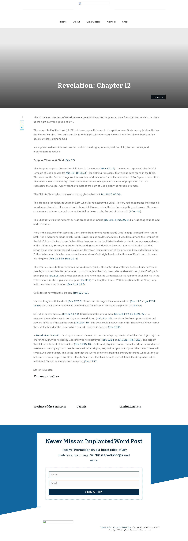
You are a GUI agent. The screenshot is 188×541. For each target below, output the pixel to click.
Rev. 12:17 (91, 361)
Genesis (97, 396)
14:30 (36, 305)
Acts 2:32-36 (56, 258)
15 (110, 318)
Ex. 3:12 (85, 280)
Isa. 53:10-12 (121, 313)
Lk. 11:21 (135, 313)
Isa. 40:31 (135, 339)
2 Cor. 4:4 (135, 211)
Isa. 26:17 (106, 194)
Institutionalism (140, 396)
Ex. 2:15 (53, 275)
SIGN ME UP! (94, 492)
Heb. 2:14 (102, 318)
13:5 (81, 284)
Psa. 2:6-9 (122, 219)
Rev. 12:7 (73, 301)
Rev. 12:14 (108, 339)
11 (76, 313)
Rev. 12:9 (136, 301)
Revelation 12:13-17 (48, 335)
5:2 (81, 172)
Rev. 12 (70, 160)
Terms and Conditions (122, 527)
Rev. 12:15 (81, 344)
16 (89, 344)
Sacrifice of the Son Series (53, 396)
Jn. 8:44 (137, 305)
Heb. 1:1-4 (71, 258)
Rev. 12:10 (68, 313)
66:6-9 (117, 194)
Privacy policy (105, 527)
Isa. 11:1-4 (110, 219)
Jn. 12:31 (150, 301)
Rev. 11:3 (72, 284)
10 (77, 172)
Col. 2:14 (80, 322)
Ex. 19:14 (123, 339)
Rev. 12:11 (115, 327)
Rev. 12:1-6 (107, 168)
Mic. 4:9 (70, 172)
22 (143, 313)
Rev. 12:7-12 (80, 292)
